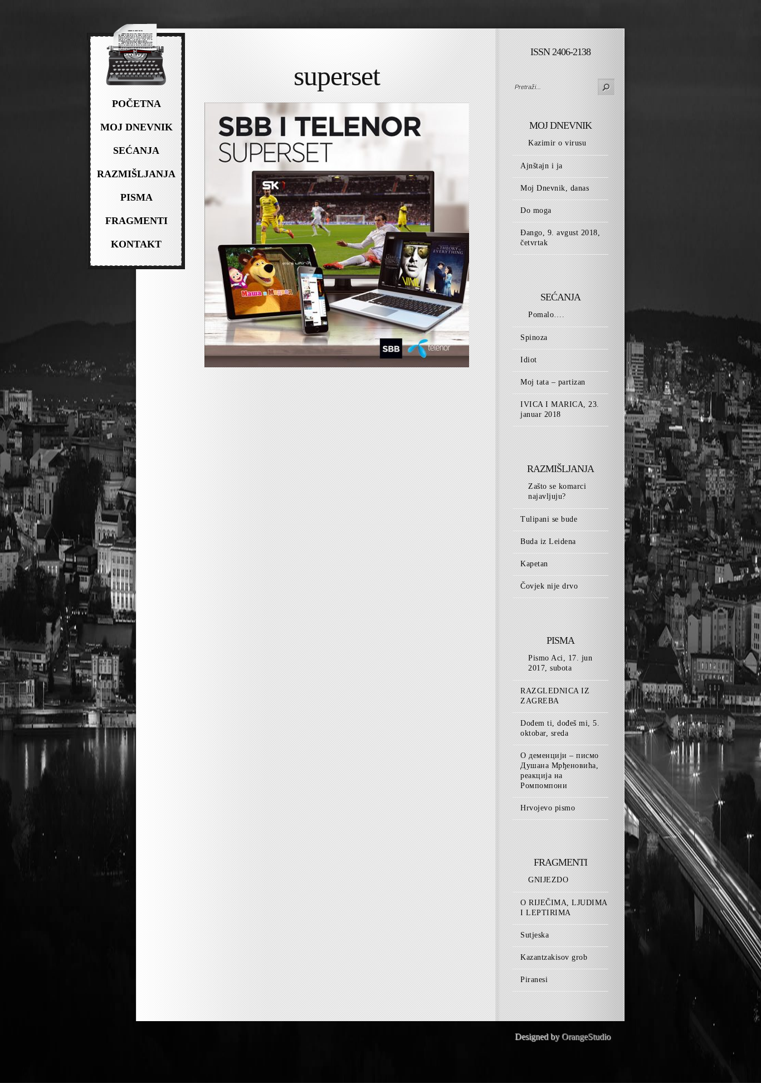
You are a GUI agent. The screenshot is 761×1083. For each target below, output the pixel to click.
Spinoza (534, 337)
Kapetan (534, 564)
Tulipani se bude (548, 519)
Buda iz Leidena (548, 541)
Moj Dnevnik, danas (554, 188)
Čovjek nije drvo (549, 586)
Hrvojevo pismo (547, 808)
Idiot (528, 360)
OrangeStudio (586, 1036)
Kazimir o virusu (557, 143)
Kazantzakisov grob (553, 957)
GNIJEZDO (548, 880)
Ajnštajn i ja (541, 166)
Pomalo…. (546, 314)
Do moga (536, 210)
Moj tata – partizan (553, 382)
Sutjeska (534, 935)
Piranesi (534, 979)
